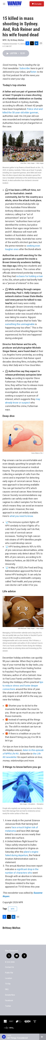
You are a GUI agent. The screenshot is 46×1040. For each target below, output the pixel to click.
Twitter (8, 1006)
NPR (12, 909)
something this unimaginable (19, 324)
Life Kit (15, 753)
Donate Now (10, 995)
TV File (7, 984)
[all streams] (42, 1037)
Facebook (9, 1000)
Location (8, 978)
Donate (37, 4)
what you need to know (21, 516)
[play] (3, 1036)
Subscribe (24, 68)
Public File (9, 973)
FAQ (6, 989)
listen (33, 71)
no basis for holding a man (29, 276)
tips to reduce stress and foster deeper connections (23, 685)
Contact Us (9, 967)
